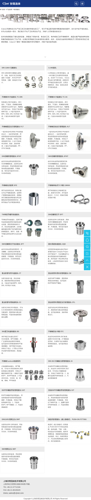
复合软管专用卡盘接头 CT (11, 273)
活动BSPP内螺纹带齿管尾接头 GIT (61, 390)
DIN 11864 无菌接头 (9, 68)
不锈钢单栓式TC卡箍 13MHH (59, 185)
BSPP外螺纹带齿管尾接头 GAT (13, 390)
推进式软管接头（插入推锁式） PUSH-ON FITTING (67, 419)
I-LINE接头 (52, 68)
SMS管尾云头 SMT (9, 449)
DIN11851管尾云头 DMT (11, 419)
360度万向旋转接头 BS (10, 331)
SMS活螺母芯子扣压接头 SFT (13, 244)
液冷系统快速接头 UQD (57, 244)
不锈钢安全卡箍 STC (56, 331)
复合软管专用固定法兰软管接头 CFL (61, 302)
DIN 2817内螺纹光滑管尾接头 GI (60, 361)
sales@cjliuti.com (16, 493)
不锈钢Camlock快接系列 (11, 361)
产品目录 (9, 9)
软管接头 (17, 9)
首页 (3, 9)
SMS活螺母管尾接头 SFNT (58, 156)
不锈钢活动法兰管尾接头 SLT (59, 127)
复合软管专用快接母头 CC (11, 302)
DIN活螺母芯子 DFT (55, 214)
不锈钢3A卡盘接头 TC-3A (57, 97)
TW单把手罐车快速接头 (10, 214)
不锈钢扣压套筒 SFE (9, 185)
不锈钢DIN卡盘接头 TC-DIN (12, 97)
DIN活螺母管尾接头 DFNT (11, 156)
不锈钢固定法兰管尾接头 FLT (13, 127)
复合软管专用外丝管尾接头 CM (59, 273)
